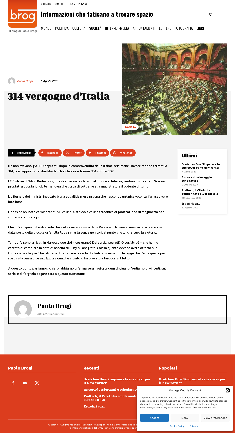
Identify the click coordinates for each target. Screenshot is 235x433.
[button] (227, 390)
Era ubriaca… (191, 203)
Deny (184, 418)
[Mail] (25, 383)
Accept (154, 418)
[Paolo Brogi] (12, 81)
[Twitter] (37, 383)
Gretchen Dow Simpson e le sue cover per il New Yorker (201, 166)
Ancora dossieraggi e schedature (197, 179)
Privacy (194, 426)
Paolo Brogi (25, 81)
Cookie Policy (177, 426)
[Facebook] (13, 383)
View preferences (215, 418)
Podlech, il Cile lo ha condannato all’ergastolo (200, 192)
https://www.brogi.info (50, 314)
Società (130, 127)
